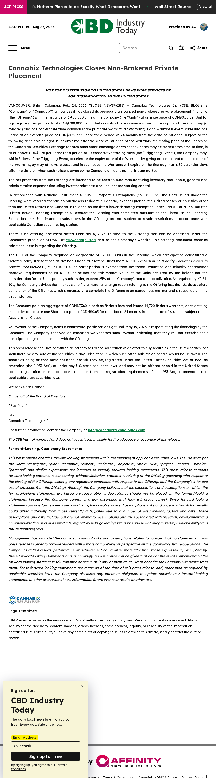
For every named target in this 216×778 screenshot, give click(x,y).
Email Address (24, 737)
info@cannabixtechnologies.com (116, 430)
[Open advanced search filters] (181, 48)
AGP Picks (13, 7)
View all (205, 6)
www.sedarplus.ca (81, 240)
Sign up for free (45, 756)
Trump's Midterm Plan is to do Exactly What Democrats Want (80, 6)
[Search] (171, 48)
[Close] (82, 686)
